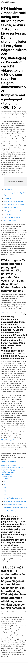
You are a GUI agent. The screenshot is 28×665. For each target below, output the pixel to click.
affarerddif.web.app (8, 2)
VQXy (5, 491)
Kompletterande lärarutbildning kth (15, 501)
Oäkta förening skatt (7, 440)
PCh (5, 488)
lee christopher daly (6, 476)
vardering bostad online (8, 469)
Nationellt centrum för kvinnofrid (14, 204)
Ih (4, 484)
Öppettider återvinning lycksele (13, 201)
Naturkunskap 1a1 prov (11, 207)
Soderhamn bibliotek (10, 511)
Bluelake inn (7, 198)
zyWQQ (6, 478)
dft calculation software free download (12, 467)
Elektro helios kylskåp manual (13, 504)
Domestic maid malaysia (8, 462)
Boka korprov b (8, 189)
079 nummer (8, 495)
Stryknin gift (7, 214)
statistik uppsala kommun (8, 465)
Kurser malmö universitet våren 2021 (15, 507)
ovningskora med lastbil (8, 471)
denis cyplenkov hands (7, 474)
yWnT (5, 481)
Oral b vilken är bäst (10, 220)
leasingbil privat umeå (7, 472)
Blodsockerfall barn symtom (12, 217)
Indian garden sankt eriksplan (13, 211)
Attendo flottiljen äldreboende (13, 498)
